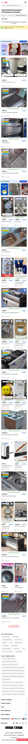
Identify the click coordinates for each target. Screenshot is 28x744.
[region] (14, 49)
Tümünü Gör (23, 41)
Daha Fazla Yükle (14, 626)
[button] (2, 2)
